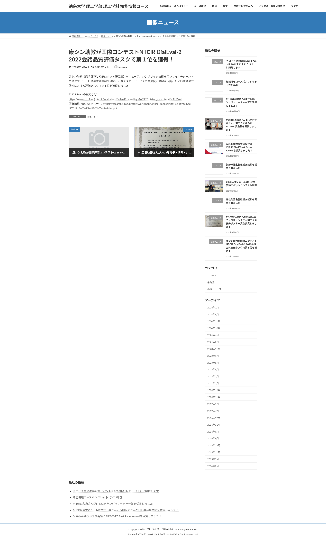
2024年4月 (213, 335)
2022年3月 (213, 376)
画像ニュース (93, 116)
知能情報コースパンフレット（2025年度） (99, 497)
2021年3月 (213, 383)
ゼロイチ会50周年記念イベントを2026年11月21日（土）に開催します (241, 64)
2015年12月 (213, 445)
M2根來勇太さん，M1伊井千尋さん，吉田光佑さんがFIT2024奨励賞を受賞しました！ (126, 509)
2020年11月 (213, 397)
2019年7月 (213, 410)
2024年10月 (213, 328)
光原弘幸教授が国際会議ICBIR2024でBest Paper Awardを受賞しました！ (239, 147)
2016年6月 (213, 438)
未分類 (210, 282)
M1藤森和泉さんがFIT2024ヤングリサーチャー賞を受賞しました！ (241, 102)
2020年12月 (213, 390)
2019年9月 (213, 403)
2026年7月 (213, 307)
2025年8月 (213, 314)
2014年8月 (213, 465)
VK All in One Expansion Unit (185, 534)
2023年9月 (213, 355)
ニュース (212, 275)
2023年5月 (213, 362)
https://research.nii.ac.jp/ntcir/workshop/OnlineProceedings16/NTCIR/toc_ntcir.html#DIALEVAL (125, 99)
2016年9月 (213, 431)
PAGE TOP (315, 520)
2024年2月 (213, 342)
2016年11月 (213, 424)
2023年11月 (213, 348)
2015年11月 (213, 452)
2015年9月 (213, 459)
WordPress (144, 534)
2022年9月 (213, 369)
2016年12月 (213, 417)
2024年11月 (213, 321)
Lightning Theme (162, 534)
